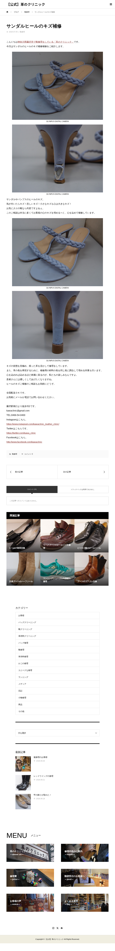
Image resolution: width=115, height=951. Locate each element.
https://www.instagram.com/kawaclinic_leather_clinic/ (32, 424)
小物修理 (22, 698)
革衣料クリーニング (27, 636)
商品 (20, 704)
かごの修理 (23, 663)
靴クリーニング (25, 629)
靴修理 (22, 32)
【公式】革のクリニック (25, 4)
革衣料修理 (23, 656)
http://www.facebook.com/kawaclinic (24, 442)
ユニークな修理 (25, 670)
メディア (22, 684)
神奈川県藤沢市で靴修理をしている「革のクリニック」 (46, 42)
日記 (20, 691)
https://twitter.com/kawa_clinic (21, 433)
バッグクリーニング (27, 622)
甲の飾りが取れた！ (42, 795)
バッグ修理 (23, 643)
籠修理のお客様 (40, 757)
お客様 (21, 615)
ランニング (23, 677)
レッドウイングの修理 (43, 776)
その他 (21, 711)
